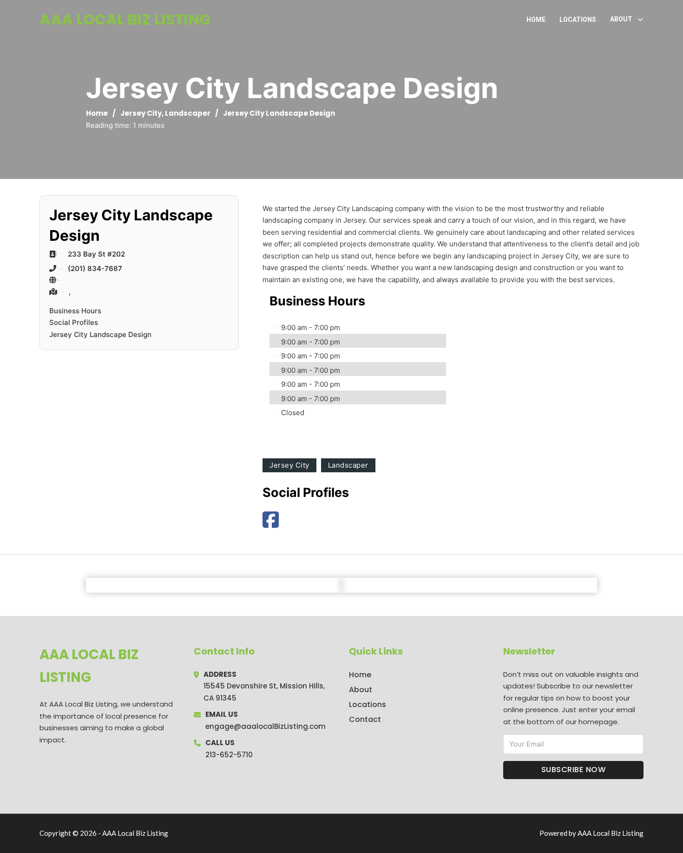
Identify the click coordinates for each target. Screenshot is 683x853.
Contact (365, 719)
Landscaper (187, 113)
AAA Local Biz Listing (124, 19)
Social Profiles (73, 322)
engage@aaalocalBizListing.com (265, 726)
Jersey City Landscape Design (100, 334)
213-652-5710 (229, 755)
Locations (577, 19)
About (360, 689)
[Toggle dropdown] (640, 19)
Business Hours (75, 310)
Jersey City (141, 113)
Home (535, 19)
